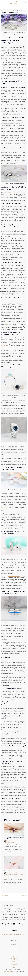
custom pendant (13, 875)
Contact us (14, 962)
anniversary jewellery (12, 874)
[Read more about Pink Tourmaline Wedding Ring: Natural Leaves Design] (14, 829)
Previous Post (4, 895)
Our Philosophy (14, 964)
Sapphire (9, 972)
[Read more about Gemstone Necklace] (14, 862)
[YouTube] (8, 924)
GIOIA (14, 956)
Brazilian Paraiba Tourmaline (19, 560)
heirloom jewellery (19, 875)
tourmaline (6, 842)
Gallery (14, 961)
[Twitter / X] (19, 924)
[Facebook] (2, 924)
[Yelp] (17, 924)
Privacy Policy (14, 959)
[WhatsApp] (22, 924)
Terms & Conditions (14, 958)
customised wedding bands (14, 192)
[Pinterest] (14, 924)
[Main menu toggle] (25, 2)
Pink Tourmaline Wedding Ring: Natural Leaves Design (14, 838)
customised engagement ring (8, 810)
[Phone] (25, 924)
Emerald (15, 972)
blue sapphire (8, 324)
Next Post (24, 895)
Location (14, 967)
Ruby (12, 972)
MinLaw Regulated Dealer (8, 971)
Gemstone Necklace (8, 871)
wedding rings (19, 840)
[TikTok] (11, 924)
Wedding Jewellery (12, 842)
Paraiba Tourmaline (20, 972)
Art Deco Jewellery (19, 874)
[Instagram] (5, 924)
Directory (14, 966)
